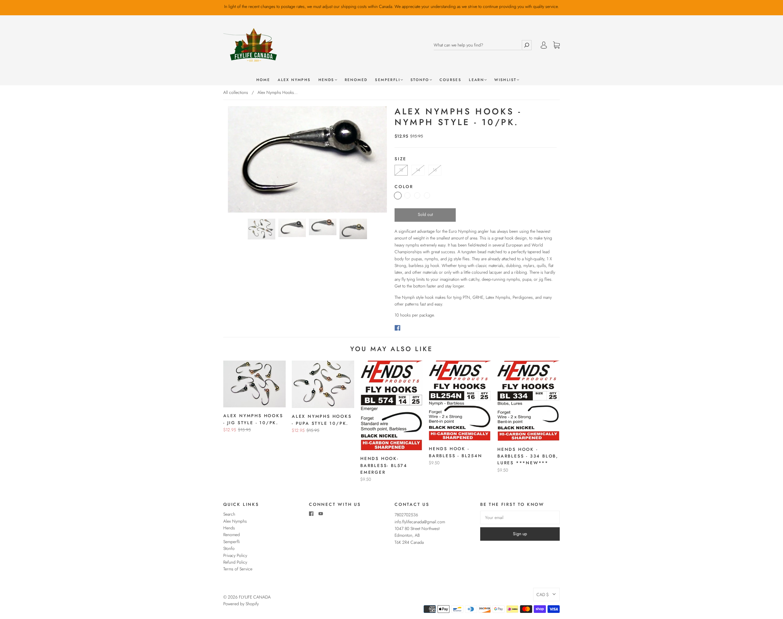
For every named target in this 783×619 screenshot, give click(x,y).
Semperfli (387, 80)
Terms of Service (237, 569)
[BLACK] (398, 195)
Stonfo (419, 80)
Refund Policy (235, 562)
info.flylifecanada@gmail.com (420, 522)
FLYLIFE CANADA (255, 597)
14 (418, 170)
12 (401, 170)
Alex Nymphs (294, 80)
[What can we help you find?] (477, 45)
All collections (235, 92)
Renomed (356, 80)
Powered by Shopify (241, 604)
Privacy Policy (235, 555)
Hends (326, 80)
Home (263, 80)
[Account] (544, 45)
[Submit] (527, 45)
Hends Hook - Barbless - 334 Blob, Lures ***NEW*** (527, 456)
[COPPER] (407, 195)
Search (229, 514)
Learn (476, 80)
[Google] (410, 328)
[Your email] (520, 517)
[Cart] (556, 45)
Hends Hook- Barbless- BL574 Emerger (383, 465)
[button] (546, 594)
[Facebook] (397, 328)
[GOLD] (417, 195)
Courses (450, 80)
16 (435, 170)
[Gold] (427, 195)
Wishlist (505, 80)
